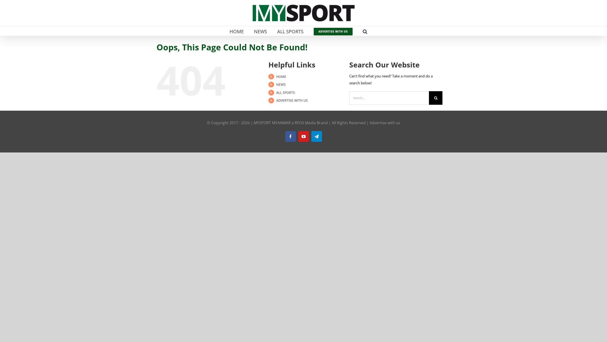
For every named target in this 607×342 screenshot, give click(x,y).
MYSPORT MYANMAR (272, 122)
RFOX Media (305, 122)
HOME (281, 76)
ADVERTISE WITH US (292, 100)
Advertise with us (385, 122)
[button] (365, 31)
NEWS (281, 84)
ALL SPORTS (285, 92)
